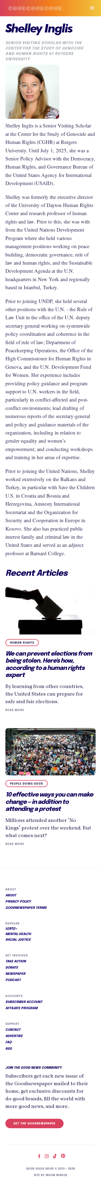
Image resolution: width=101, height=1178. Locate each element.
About (10, 895)
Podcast (13, 980)
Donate (11, 967)
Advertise (14, 1036)
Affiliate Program (21, 1008)
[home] (40, 8)
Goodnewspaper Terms (26, 908)
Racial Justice (18, 940)
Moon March (56, 1175)
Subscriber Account (23, 1002)
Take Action (15, 961)
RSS (8, 1049)
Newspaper (15, 974)
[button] (90, 8)
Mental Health (18, 934)
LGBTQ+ (11, 928)
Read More (14, 710)
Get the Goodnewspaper (34, 1123)
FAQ (8, 1042)
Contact (12, 1030)
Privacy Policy (18, 901)
